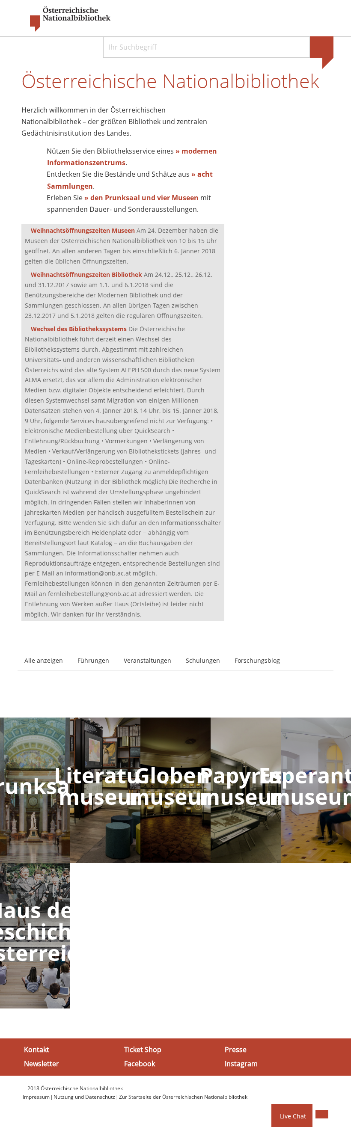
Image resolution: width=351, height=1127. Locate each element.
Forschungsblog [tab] (257, 660)
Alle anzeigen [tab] (43, 660)
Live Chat (293, 1116)
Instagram (241, 1063)
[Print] (321, 1114)
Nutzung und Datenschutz (84, 1096)
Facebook (139, 1063)
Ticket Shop (142, 1049)
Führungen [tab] (93, 660)
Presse (236, 1049)
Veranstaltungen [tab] (147, 660)
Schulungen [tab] (203, 660)
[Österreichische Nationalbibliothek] (65, 19)
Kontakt (36, 1049)
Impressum (36, 1096)
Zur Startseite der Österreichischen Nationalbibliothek (183, 1096)
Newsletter (41, 1063)
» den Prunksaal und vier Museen (141, 197)
